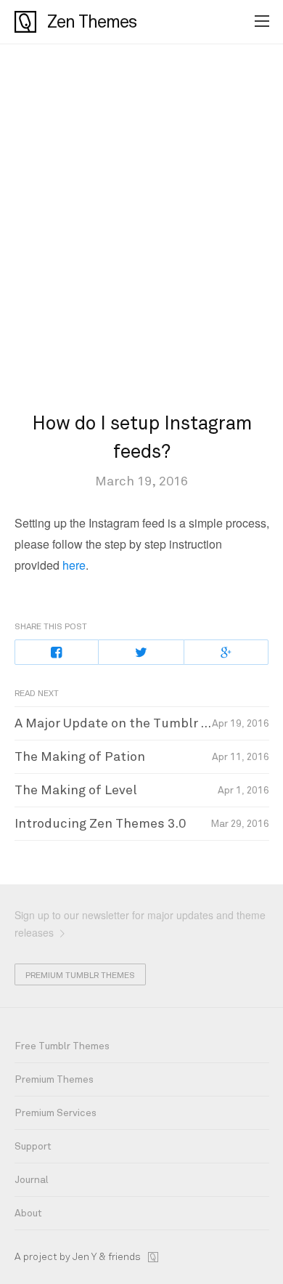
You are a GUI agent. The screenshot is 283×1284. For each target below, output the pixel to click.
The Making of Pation (80, 756)
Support (33, 1146)
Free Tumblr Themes (62, 1046)
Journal (32, 1180)
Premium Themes (54, 1079)
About (28, 1213)
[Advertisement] (141, 229)
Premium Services (56, 1113)
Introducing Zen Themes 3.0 (100, 823)
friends (124, 1257)
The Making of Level (76, 790)
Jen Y (85, 1257)
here (74, 565)
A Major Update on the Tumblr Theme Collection (142, 723)
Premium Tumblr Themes (80, 975)
